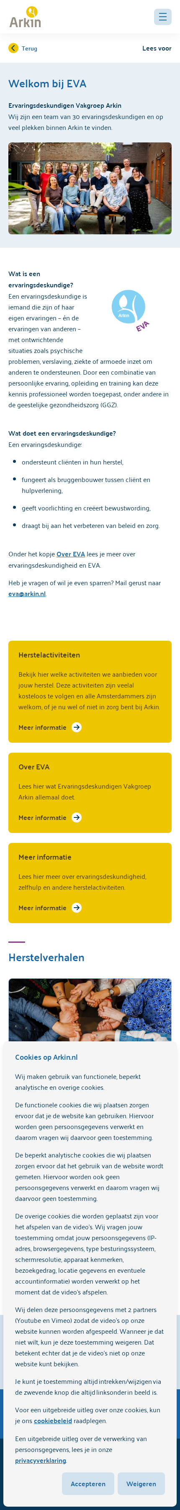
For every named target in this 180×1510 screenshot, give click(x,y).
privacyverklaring (40, 1460)
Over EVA (71, 554)
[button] (163, 17)
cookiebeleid (53, 1420)
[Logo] (25, 16)
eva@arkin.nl (27, 593)
